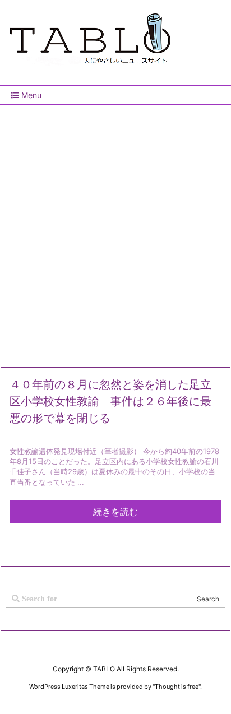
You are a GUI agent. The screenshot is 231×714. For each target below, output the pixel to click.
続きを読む (115, 511)
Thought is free (176, 686)
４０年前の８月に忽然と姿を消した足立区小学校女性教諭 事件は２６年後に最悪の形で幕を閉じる (110, 401)
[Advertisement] (115, 231)
